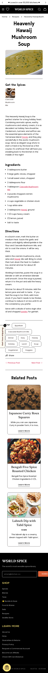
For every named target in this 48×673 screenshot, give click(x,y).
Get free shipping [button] (2, 337)
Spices (5, 588)
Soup (36, 344)
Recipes (15, 17)
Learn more (24, 431)
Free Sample (15, 2)
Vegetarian (13, 350)
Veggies (29, 350)
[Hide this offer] (4, 325)
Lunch (24, 344)
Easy (23, 338)
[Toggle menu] (3, 9)
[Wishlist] (7, 9)
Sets (4, 609)
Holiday (11, 344)
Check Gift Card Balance (12, 657)
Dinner (11, 338)
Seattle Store (7, 617)
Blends (5, 593)
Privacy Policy (8, 644)
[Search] (39, 9)
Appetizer (19, 325)
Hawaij (25, 137)
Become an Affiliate (10, 652)
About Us (6, 632)
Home (4, 17)
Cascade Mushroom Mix (18, 332)
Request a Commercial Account (16, 648)
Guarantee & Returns (11, 640)
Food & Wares (8, 605)
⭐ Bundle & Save (9, 601)
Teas (4, 597)
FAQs (4, 636)
